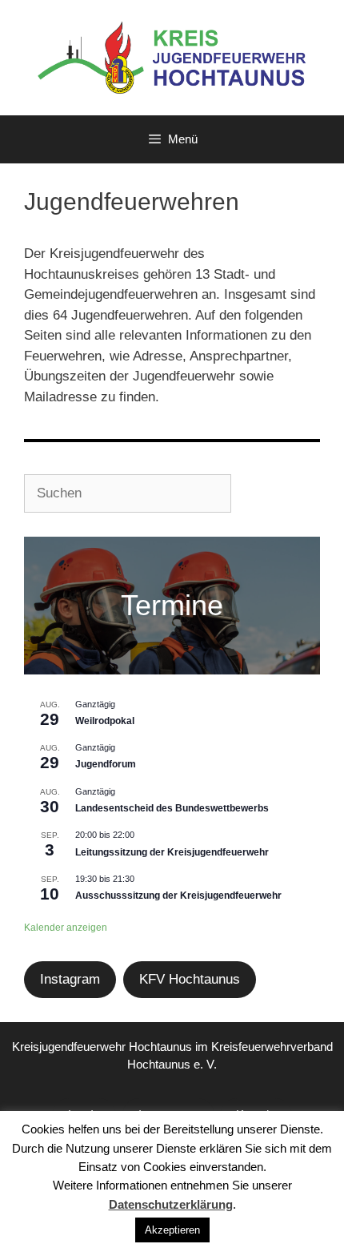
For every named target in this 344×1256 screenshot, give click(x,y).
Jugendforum (105, 764)
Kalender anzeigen (65, 927)
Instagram (70, 979)
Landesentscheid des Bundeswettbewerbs (172, 808)
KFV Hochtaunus (189, 979)
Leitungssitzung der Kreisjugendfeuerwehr (172, 852)
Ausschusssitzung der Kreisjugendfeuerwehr (178, 895)
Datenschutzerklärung (171, 1204)
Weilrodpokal (104, 721)
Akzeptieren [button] (172, 1230)
